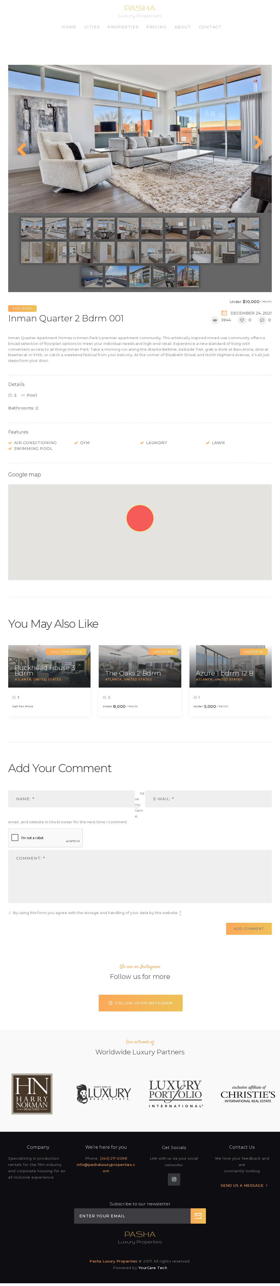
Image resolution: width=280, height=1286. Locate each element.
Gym (85, 442)
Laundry (156, 442)
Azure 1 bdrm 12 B (224, 673)
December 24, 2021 (251, 313)
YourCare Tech (152, 1267)
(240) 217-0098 (113, 1158)
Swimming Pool (33, 448)
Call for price (66, 652)
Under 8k (163, 652)
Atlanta (23, 679)
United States (47, 679)
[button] (140, 518)
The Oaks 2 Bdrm (133, 673)
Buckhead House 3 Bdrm (44, 670)
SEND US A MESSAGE (242, 1185)
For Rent (23, 308)
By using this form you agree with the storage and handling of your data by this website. (97, 912)
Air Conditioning (35, 442)
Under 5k (253, 652)
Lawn (218, 442)
